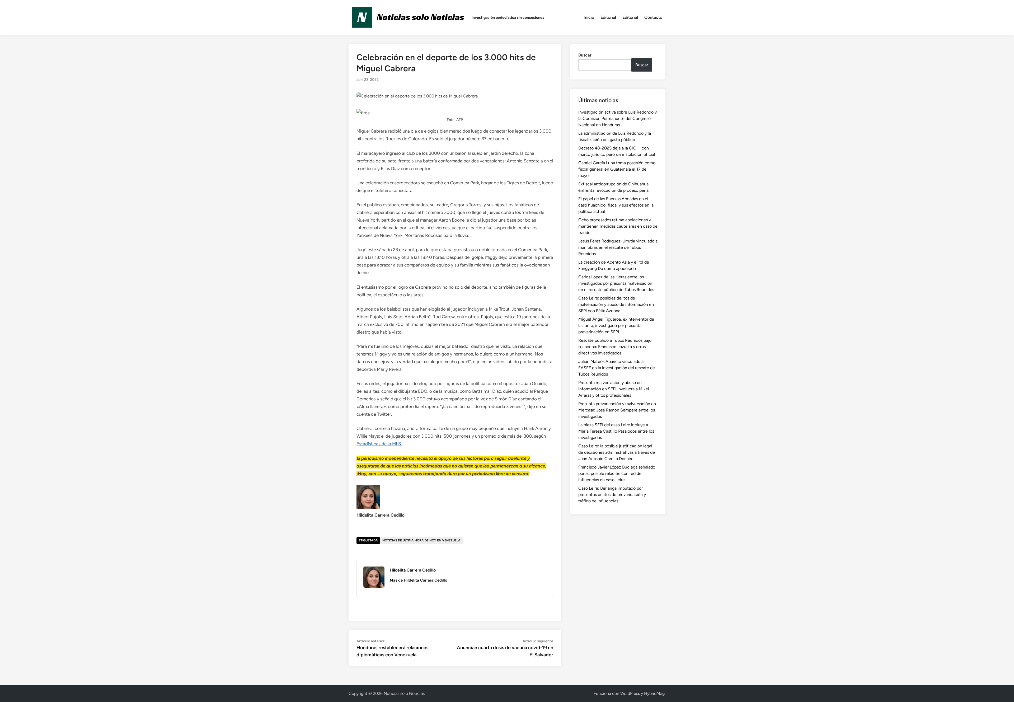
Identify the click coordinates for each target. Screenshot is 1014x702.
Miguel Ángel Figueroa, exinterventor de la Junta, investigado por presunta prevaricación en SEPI (616, 325)
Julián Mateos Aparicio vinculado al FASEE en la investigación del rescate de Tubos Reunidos (616, 368)
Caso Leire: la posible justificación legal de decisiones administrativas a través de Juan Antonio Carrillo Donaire (616, 452)
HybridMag (654, 693)
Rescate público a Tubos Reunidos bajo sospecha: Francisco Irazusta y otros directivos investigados (614, 346)
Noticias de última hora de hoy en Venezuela (421, 540)
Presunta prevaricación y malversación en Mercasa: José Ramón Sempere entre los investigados (617, 410)
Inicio (589, 17)
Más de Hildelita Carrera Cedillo (418, 580)
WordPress (630, 693)
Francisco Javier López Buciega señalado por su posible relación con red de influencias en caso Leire (616, 473)
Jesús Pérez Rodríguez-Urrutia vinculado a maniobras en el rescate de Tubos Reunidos (618, 247)
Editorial (608, 17)
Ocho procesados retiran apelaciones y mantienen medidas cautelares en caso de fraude (618, 226)
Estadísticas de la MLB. (379, 443)
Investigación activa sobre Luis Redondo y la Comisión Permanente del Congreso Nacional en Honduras (617, 118)
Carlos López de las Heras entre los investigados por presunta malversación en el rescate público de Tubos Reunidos (616, 283)
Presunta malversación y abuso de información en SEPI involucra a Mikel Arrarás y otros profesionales (613, 389)
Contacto (653, 17)
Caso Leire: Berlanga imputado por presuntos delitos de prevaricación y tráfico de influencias (612, 494)
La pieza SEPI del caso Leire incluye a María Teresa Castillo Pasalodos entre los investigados (616, 431)
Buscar (585, 55)
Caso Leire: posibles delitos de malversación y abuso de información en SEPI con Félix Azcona (616, 304)
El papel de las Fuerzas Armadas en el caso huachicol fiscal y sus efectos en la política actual (616, 205)
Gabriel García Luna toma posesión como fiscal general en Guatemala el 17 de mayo (616, 169)
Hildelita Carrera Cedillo (413, 570)
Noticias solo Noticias (404, 693)
